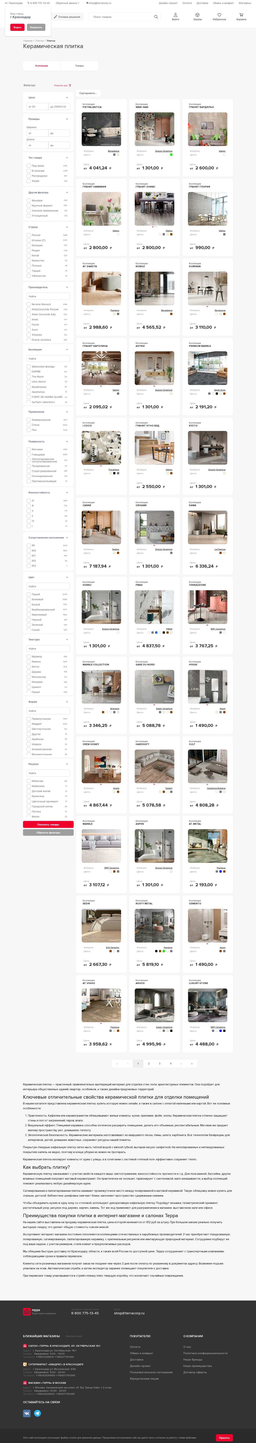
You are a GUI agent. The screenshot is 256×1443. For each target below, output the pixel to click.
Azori (35, 329)
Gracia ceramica (41, 339)
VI (33, 521)
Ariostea (37, 334)
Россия (36, 235)
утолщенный (40, 215)
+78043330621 (45, 1394)
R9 (33, 545)
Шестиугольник (41, 728)
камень (36, 661)
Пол (34, 430)
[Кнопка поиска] (156, 17)
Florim (35, 324)
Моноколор (39, 677)
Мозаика (37, 682)
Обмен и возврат (141, 1353)
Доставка (136, 1359)
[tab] (67, 97)
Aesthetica (38, 391)
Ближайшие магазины (41, 1336)
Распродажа (39, 175)
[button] (175, 17)
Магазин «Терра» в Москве (47, 1382)
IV (33, 500)
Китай (35, 255)
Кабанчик (37, 781)
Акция (35, 180)
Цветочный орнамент (45, 801)
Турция (36, 270)
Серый (36, 594)
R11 (34, 555)
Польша (36, 265)
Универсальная (41, 419)
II (32, 516)
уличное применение (45, 210)
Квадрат (37, 723)
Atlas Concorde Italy (44, 314)
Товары (79, 65)
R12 (34, 560)
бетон (35, 666)
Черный (36, 619)
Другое (36, 734)
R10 (34, 550)
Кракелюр (38, 796)
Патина (36, 811)
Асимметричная (42, 749)
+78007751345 (64, 1356)
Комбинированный (43, 609)
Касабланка (39, 386)
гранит (36, 692)
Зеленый (37, 624)
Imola (35, 319)
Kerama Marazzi (41, 304)
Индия (36, 250)
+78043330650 (45, 1375)
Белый (36, 604)
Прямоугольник (41, 718)
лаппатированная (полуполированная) (44, 460)
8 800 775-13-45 (85, 1313)
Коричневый (39, 614)
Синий (36, 629)
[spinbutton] (37, 106)
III (33, 505)
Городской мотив (42, 806)
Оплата (135, 1347)
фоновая (37, 200)
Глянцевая (38, 454)
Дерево (36, 671)
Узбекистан (39, 275)
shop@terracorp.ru (129, 1313)
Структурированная (44, 470)
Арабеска (38, 739)
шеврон (36, 744)
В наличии (38, 170)
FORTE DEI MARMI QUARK (47, 397)
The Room (38, 376)
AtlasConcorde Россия (45, 309)
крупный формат (42, 205)
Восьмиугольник (42, 754)
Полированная (41, 465)
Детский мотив (41, 791)
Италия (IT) (39, 240)
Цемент (36, 687)
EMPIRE (36, 371)
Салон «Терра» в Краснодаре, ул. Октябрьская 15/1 (64, 1345)
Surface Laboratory (43, 402)
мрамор (37, 656)
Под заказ (38, 165)
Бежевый (37, 599)
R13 (34, 565)
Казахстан (38, 260)
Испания (37, 245)
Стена (35, 424)
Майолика (38, 786)
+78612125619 (45, 1356)
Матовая (37, 449)
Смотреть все (73, 1336)
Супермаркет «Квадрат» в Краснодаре (55, 1364)
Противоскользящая (44, 481)
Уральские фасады (43, 366)
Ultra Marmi (39, 381)
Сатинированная (42, 476)
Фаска (35, 816)
